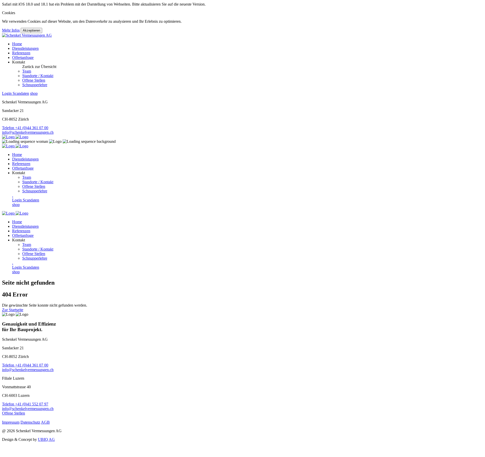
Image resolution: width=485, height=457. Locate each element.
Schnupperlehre (34, 85)
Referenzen (21, 53)
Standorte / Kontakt (37, 76)
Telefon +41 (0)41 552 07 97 (25, 404)
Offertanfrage (23, 57)
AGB (45, 422)
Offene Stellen (33, 80)
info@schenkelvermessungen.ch (28, 132)
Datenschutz (30, 422)
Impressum (10, 422)
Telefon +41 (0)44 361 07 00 (25, 128)
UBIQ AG (46, 439)
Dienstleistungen (25, 48)
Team (26, 71)
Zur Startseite (12, 310)
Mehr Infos (11, 30)
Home (17, 44)
